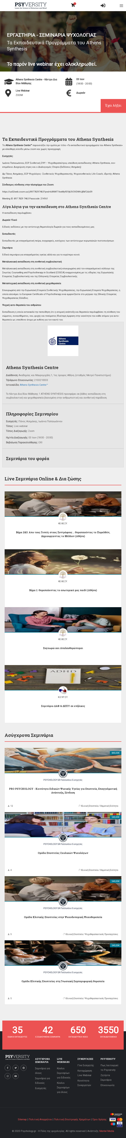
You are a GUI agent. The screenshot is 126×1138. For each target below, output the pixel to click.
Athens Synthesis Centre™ (34, 384)
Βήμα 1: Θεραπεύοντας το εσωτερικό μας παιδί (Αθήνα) (63, 590)
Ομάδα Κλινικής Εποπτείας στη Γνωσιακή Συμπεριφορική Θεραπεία (63, 981)
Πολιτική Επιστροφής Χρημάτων (72, 1119)
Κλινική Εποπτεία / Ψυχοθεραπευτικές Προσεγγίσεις (92, 934)
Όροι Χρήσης (100, 1119)
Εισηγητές (40, 1088)
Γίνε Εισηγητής (85, 1065)
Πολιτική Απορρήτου (40, 1119)
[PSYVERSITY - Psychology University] (31, 5)
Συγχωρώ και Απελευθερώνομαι (63, 648)
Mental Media (106, 1131)
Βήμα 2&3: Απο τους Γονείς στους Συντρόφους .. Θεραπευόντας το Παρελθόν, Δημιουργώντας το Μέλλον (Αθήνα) (63, 534)
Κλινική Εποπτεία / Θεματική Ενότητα (99, 806)
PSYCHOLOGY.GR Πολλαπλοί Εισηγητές (63, 780)
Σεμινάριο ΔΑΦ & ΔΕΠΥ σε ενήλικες (63, 706)
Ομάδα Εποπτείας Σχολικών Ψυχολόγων (63, 852)
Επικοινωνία (107, 1085)
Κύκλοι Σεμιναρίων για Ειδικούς (64, 1073)
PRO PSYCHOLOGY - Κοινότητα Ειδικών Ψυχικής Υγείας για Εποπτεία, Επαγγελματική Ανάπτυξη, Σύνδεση (63, 790)
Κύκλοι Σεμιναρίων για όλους (63, 1087)
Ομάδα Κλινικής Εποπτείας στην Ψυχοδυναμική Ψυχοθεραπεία (63, 917)
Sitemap (22, 1119)
